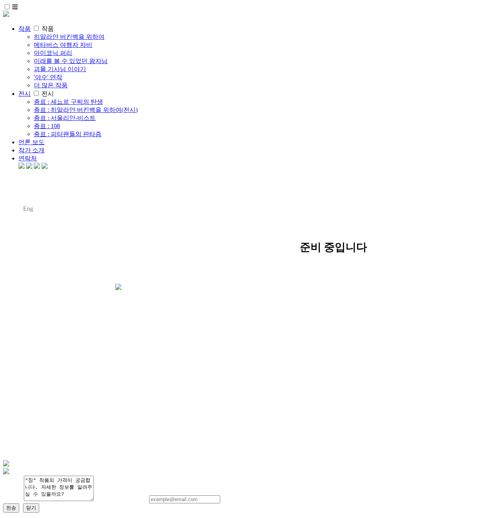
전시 (24, 93)
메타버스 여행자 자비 (63, 45)
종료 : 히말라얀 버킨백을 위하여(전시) (86, 110)
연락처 (27, 158)
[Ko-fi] (21, 166)
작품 (24, 28)
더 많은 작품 (51, 85)
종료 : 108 (47, 126)
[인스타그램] (29, 166)
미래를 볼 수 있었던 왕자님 (71, 61)
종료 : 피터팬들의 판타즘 (67, 134)
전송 (11, 508)
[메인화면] (6, 15)
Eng (28, 208)
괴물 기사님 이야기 (60, 69)
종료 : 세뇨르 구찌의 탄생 (68, 101)
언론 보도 (31, 142)
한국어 (12, 208)
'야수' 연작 (48, 77)
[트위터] (37, 166)
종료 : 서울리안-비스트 (65, 118)
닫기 (31, 508)
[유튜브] (45, 166)
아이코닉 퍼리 (53, 53)
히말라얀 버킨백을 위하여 (69, 36)
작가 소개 (31, 150)
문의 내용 (13, 499)
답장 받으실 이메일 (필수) (122, 499)
